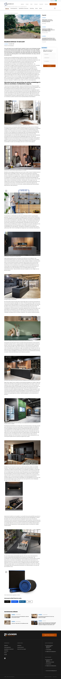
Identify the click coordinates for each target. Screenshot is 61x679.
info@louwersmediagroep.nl (51, 651)
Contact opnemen (20, 647)
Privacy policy (55, 676)
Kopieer (29, 601)
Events (36, 8)
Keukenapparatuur (13, 8)
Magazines (22, 4)
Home (5, 13)
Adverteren (36, 4)
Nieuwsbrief (41, 4)
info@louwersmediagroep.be (51, 665)
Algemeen (7, 8)
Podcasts (27, 4)
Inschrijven (49, 65)
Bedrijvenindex (53, 4)
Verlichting (32, 8)
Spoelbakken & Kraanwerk (23, 8)
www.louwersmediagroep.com (51, 670)
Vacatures (46, 4)
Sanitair (40, 8)
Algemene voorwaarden (48, 676)
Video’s (31, 4)
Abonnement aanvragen (21, 649)
